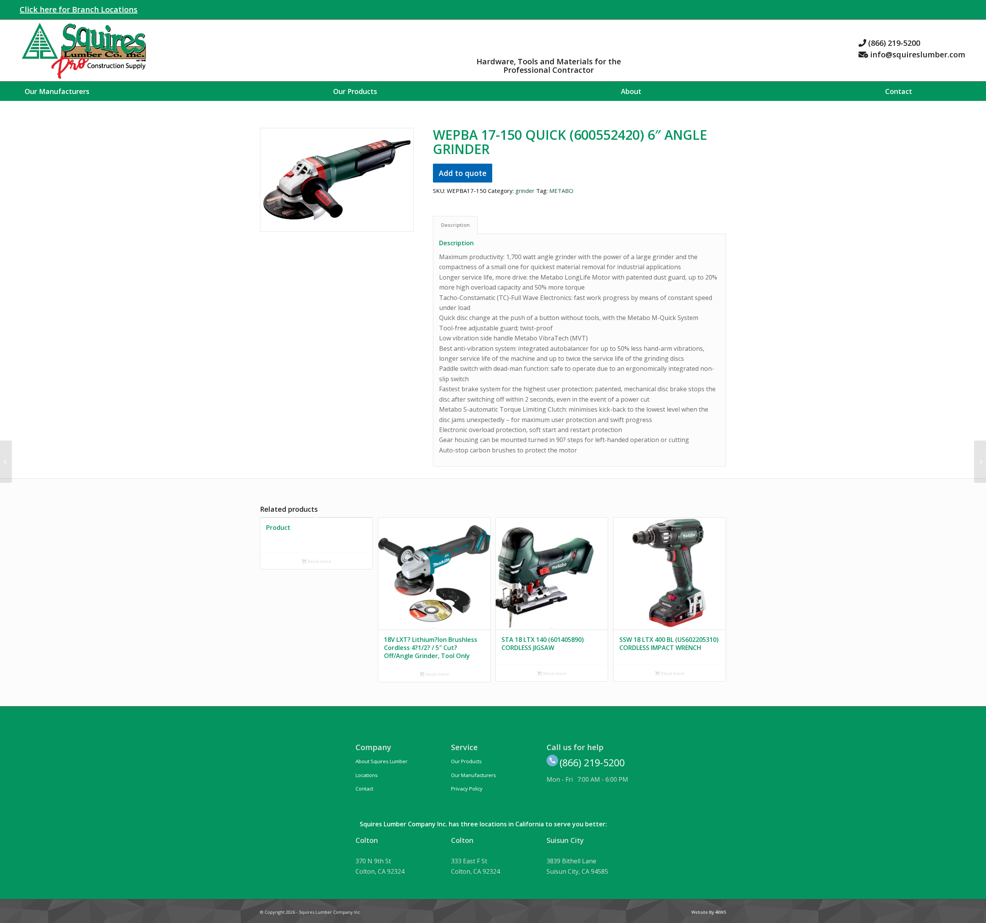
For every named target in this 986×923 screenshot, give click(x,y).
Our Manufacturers (473, 775)
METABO (561, 190)
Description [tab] (455, 224)
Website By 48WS (708, 912)
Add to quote (462, 173)
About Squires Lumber (381, 761)
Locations (366, 775)
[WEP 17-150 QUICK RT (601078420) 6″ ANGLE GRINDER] (6, 462)
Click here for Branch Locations (79, 9)
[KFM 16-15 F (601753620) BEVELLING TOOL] (980, 462)
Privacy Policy (467, 788)
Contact (364, 788)
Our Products (466, 761)
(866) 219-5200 (894, 43)
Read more (319, 561)
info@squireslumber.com (917, 54)
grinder (525, 190)
